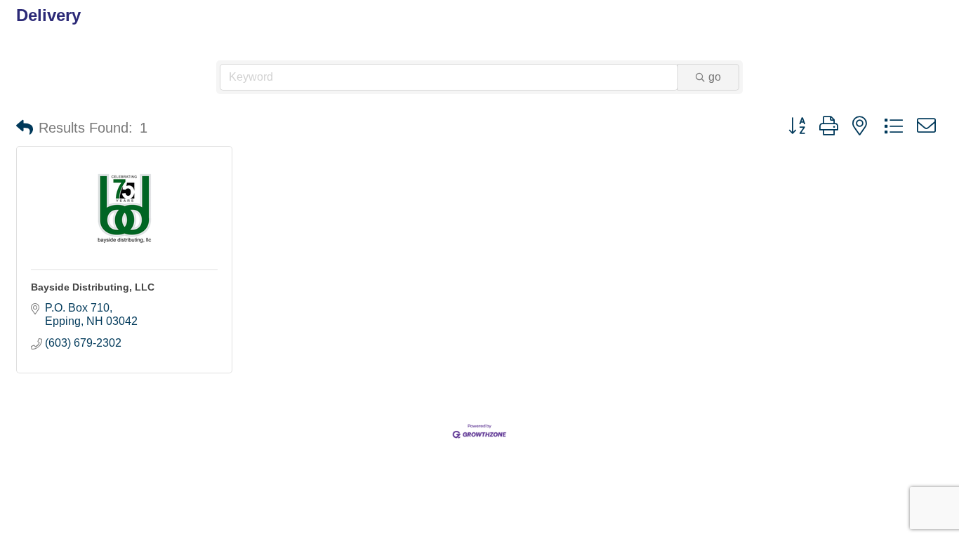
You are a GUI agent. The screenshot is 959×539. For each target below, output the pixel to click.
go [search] (714, 77)
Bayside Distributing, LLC (92, 287)
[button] (24, 127)
